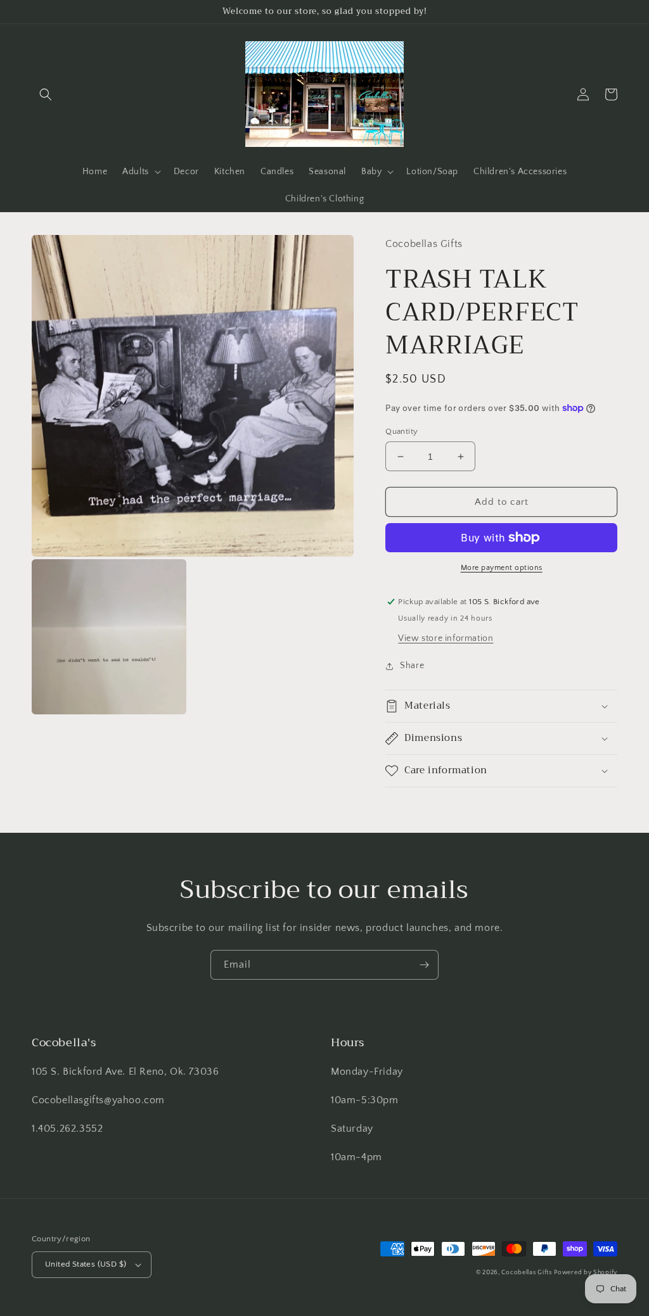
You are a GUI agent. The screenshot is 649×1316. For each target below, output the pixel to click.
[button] (46, 94)
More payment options (502, 568)
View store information (445, 638)
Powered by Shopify (585, 1272)
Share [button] (412, 666)
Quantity (401, 431)
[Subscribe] (424, 965)
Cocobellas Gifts (526, 1272)
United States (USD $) (85, 1264)
